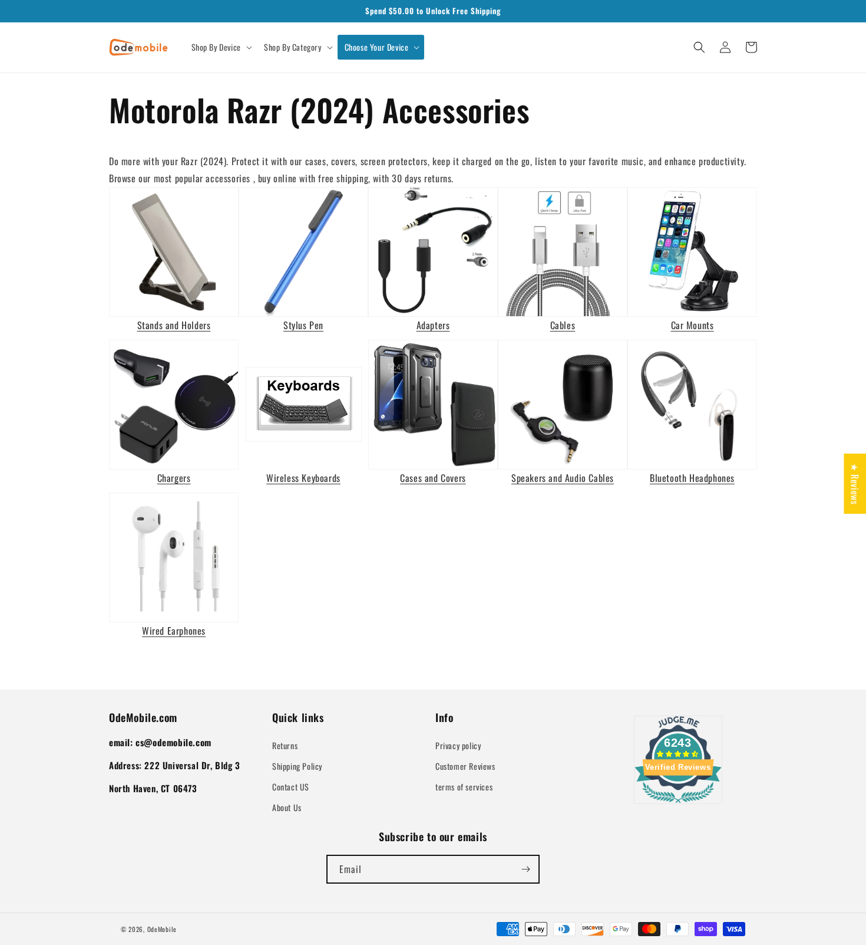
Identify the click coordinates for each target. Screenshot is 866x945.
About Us (287, 807)
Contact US (290, 786)
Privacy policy (458, 745)
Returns (285, 745)
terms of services (464, 786)
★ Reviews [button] (855, 483)
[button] (220, 47)
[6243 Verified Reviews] (678, 805)
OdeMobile (162, 929)
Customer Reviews (465, 766)
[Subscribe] (525, 869)
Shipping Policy (297, 766)
